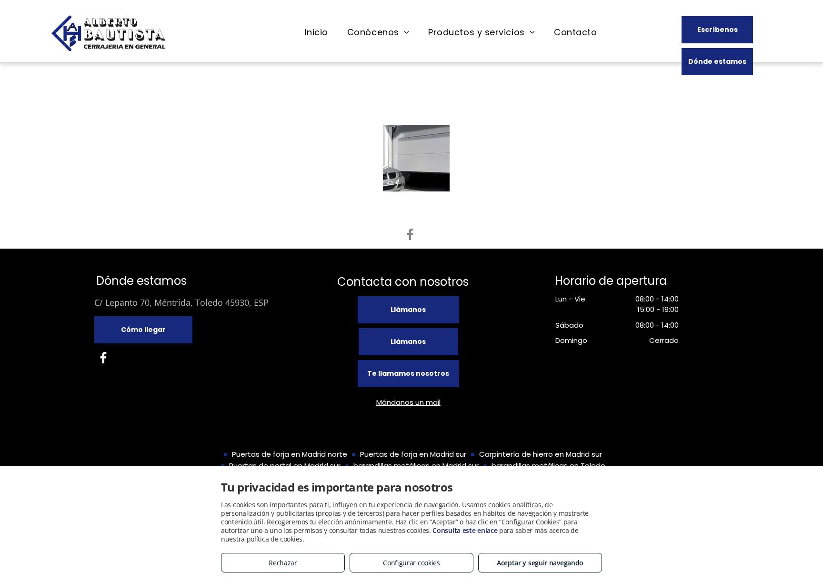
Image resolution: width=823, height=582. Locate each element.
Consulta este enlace (464, 530)
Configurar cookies (411, 562)
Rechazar (283, 562)
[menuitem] (316, 32)
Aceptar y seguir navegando (540, 562)
